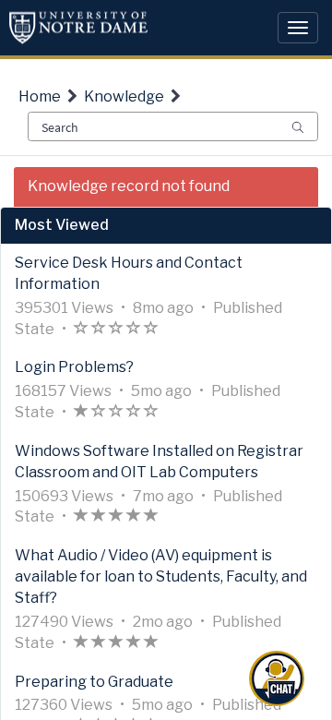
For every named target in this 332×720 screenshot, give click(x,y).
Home (39, 96)
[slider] (116, 330)
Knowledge (124, 96)
